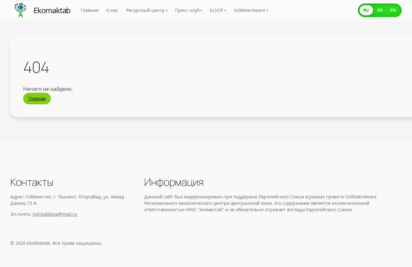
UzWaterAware (251, 10)
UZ (379, 10)
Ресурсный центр (146, 10)
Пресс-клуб (188, 10)
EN (393, 10)
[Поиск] (347, 10)
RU (366, 10)
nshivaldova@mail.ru (55, 214)
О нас (112, 10)
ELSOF (218, 10)
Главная (89, 10)
